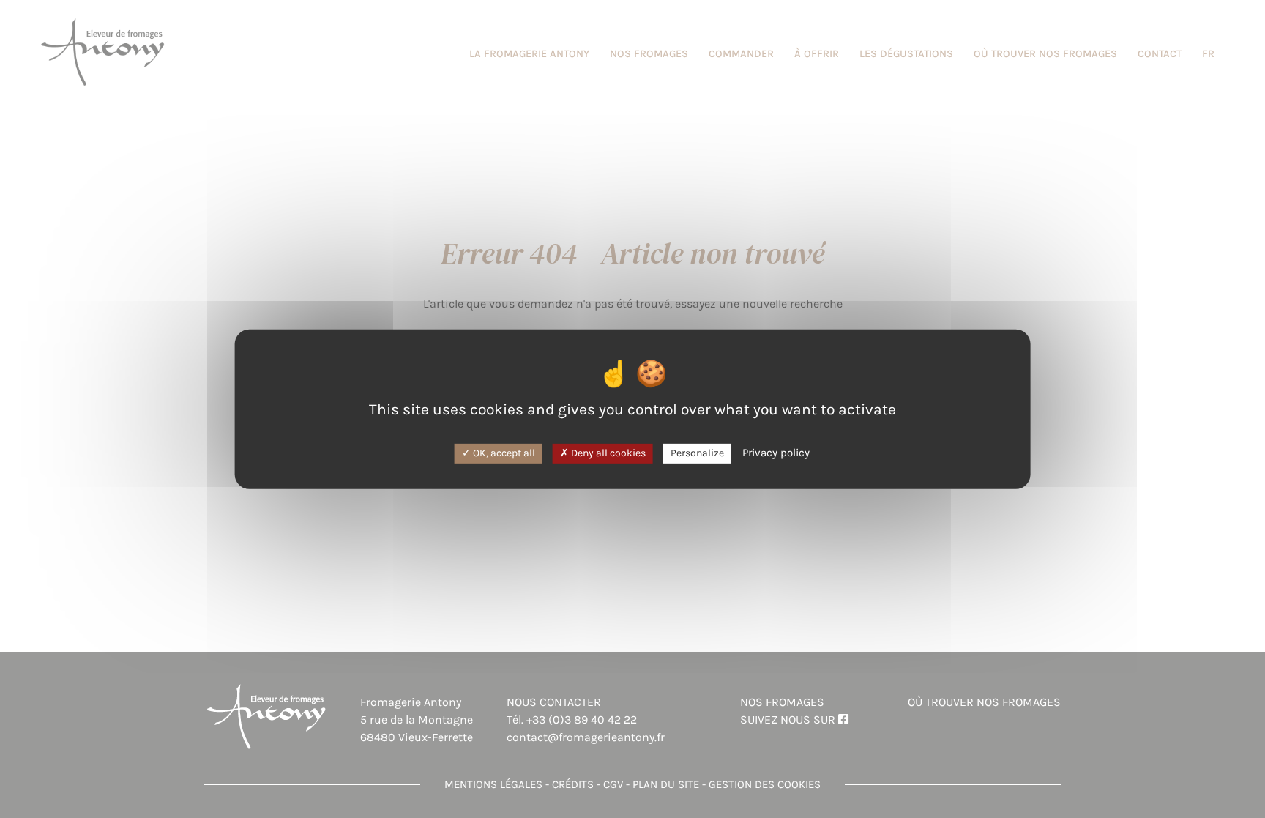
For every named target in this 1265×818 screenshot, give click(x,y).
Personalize (697, 453)
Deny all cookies (607, 453)
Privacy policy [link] (776, 452)
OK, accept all (503, 453)
